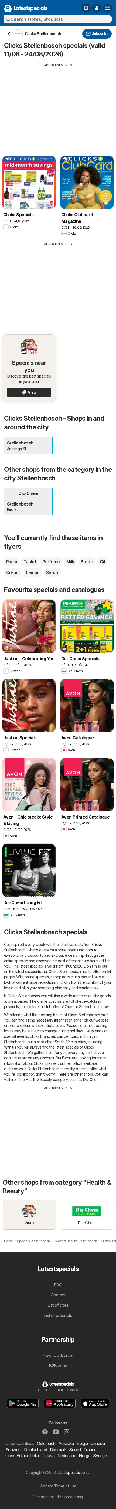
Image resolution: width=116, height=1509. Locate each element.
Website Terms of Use (58, 1486)
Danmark (58, 1449)
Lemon (32, 572)
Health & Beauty (39, 1079)
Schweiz (13, 1449)
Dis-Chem (91, 1079)
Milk (70, 561)
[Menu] (107, 8)
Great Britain (16, 1455)
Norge (84, 1455)
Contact (58, 1295)
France (90, 1449)
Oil (102, 561)
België (82, 1443)
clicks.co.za (54, 1025)
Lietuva (47, 1455)
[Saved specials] (86, 8)
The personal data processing (58, 1496)
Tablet (29, 561)
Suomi (75, 1449)
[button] (96, 8)
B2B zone (58, 1365)
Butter (87, 561)
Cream (12, 572)
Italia (34, 1455)
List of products (58, 1315)
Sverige (100, 1455)
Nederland (66, 1455)
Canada (97, 1443)
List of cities (58, 1305)
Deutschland (35, 1449)
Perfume (51, 561)
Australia (66, 1443)
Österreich (46, 1443)
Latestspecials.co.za (73, 1472)
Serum (52, 572)
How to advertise (58, 1355)
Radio (11, 561)
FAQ (58, 1285)
